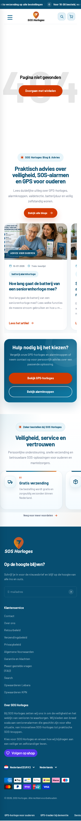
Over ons (9, 623)
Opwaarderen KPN (15, 692)
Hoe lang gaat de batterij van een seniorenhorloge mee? (34, 286)
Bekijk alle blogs (37, 213)
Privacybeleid (12, 644)
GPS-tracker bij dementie (54, 815)
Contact (9, 616)
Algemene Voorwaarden (19, 651)
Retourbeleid (12, 630)
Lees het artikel (19, 323)
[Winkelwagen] (71, 16)
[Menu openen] (10, 16)
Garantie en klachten (17, 659)
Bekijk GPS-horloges (40, 378)
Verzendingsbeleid (15, 637)
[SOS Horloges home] (35, 16)
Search (8, 678)
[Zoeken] (62, 16)
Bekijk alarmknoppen (40, 391)
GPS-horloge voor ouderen (20, 815)
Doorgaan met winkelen (40, 91)
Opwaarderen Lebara (17, 685)
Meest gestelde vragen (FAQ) (18, 668)
